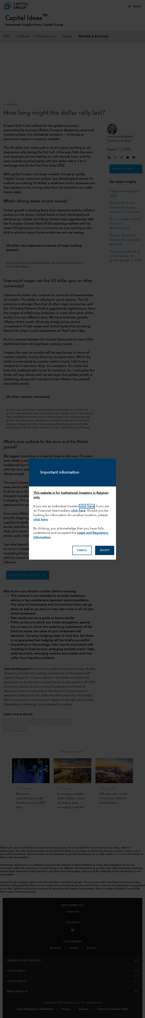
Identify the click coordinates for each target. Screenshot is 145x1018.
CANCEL (82, 550)
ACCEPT (105, 550)
